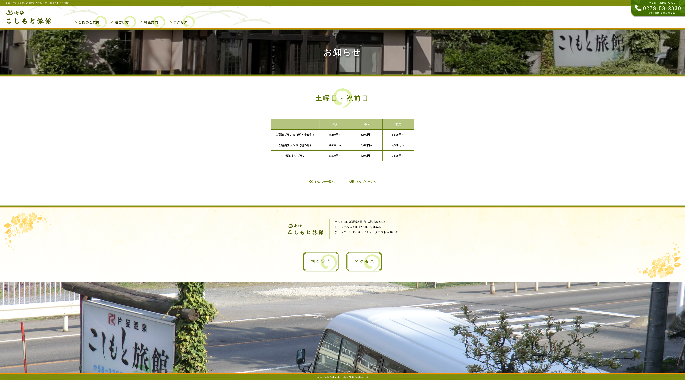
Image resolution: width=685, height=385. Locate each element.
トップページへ (366, 181)
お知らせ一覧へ (324, 181)
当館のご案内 (89, 22)
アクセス (180, 22)
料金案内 (151, 22)
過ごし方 (122, 22)
